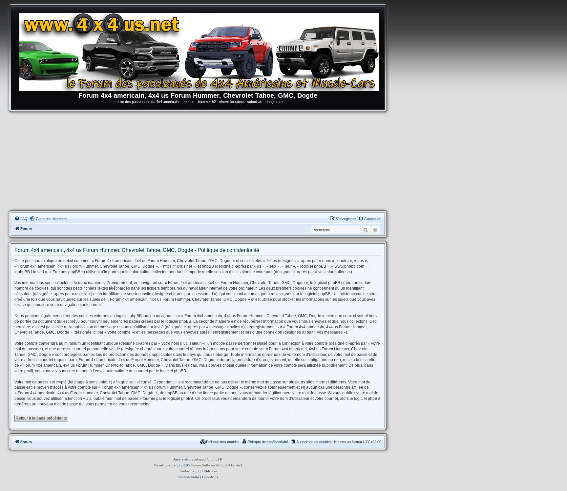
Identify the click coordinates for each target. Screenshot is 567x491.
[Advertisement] (198, 161)
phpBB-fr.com (207, 471)
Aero (177, 459)
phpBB (183, 465)
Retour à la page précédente (41, 418)
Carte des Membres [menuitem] (52, 219)
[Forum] (201, 51)
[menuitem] (21, 219)
